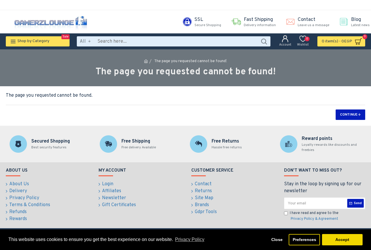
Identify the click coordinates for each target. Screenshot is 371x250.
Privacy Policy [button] (189, 239)
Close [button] (277, 239)
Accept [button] (342, 239)
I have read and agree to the (314, 216)
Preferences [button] (304, 239)
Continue (348, 114)
